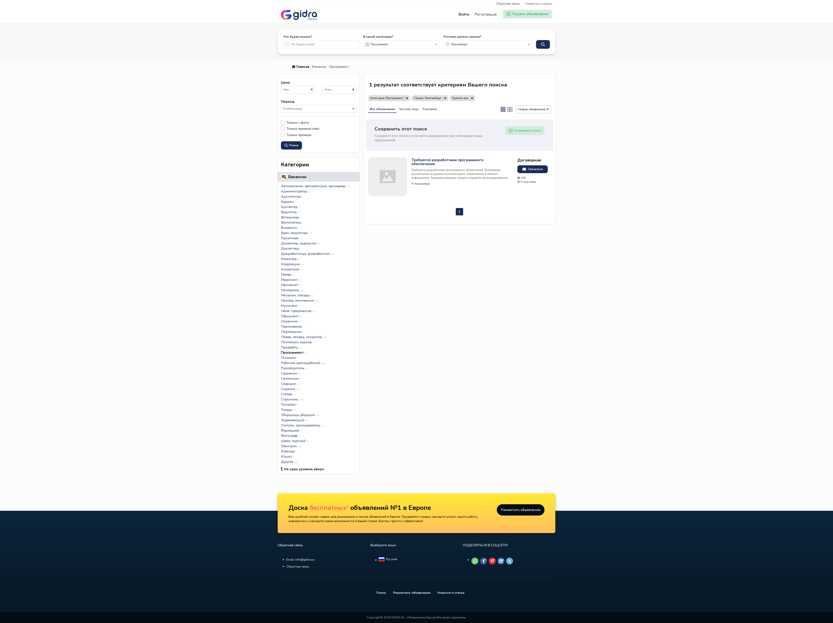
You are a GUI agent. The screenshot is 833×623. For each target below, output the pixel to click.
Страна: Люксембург (427, 98)
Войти (464, 14)
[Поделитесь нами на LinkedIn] (500, 561)
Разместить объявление (521, 510)
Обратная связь (508, 4)
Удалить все (460, 98)
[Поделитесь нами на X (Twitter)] (509, 561)
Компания (430, 109)
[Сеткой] (510, 109)
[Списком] (503, 109)
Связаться (535, 169)
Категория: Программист (386, 98)
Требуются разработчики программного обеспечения (448, 162)
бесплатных (329, 507)
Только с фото (298, 122)
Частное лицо (409, 109)
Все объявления (382, 109)
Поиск (381, 593)
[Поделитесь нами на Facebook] (483, 561)
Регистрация (486, 14)
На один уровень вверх (304, 469)
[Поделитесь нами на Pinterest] (492, 561)
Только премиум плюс (303, 129)
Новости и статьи (538, 4)
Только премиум (299, 135)
